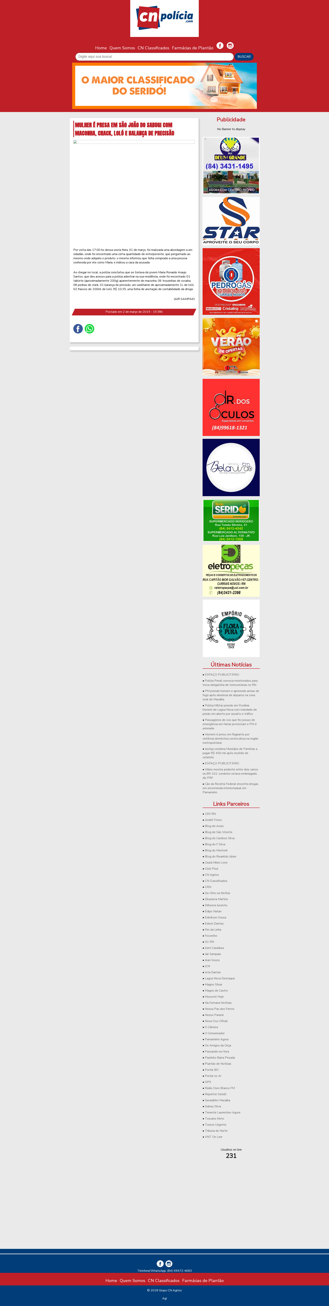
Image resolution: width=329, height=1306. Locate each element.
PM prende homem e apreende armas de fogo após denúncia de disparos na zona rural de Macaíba (231, 695)
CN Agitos (212, 875)
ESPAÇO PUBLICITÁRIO (222, 675)
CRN (208, 887)
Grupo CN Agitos (170, 1290)
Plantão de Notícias (218, 1064)
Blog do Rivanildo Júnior (220, 856)
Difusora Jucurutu (216, 905)
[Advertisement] (231, 1219)
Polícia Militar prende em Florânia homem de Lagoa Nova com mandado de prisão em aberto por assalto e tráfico (230, 709)
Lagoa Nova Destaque (220, 978)
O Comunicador (215, 1033)
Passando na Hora (217, 1051)
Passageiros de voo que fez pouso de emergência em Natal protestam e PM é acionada (230, 724)
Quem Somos (122, 48)
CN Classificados (153, 48)
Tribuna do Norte (216, 1131)
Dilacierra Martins (216, 899)
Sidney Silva (213, 1106)
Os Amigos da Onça (218, 1045)
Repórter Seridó (215, 1094)
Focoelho (211, 936)
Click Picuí (211, 869)
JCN (207, 966)
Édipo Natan (213, 911)
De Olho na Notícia (217, 893)
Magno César (213, 984)
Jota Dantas (213, 972)
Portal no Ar (213, 1076)
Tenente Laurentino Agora (222, 1112)
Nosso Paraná (214, 1015)
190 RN (210, 814)
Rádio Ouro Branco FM (220, 1088)
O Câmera (211, 1027)
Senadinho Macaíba (217, 1100)
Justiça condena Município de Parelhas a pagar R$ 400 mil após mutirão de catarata (230, 753)
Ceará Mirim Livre (216, 863)
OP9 (208, 1082)
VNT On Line (213, 1137)
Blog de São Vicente (218, 832)
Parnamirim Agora (216, 1039)
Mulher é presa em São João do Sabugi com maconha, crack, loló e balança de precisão (124, 129)
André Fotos (213, 820)
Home (101, 48)
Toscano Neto (214, 1118)
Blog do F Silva (215, 844)
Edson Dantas (214, 923)
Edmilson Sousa (215, 917)
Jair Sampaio (213, 954)
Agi (164, 1298)
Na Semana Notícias (218, 1003)
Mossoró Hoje (214, 997)
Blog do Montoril (216, 850)
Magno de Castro (216, 990)
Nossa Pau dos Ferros (219, 1009)
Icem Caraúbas (214, 948)
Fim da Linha (213, 930)
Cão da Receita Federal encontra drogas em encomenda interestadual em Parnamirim (230, 788)
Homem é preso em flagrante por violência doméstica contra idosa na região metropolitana (230, 738)
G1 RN (209, 942)
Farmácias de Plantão (192, 48)
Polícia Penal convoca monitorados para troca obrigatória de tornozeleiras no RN (230, 683)
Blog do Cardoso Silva (220, 838)
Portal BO (212, 1070)
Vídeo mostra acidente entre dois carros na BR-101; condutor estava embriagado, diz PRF (230, 773)
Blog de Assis (214, 826)
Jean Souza (212, 960)
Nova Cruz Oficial (216, 1021)
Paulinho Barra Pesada (220, 1058)
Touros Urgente (215, 1125)
